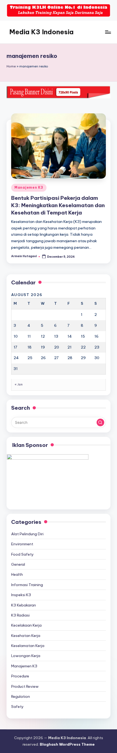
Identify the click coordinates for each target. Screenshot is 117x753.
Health (17, 574)
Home (11, 66)
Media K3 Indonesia (41, 32)
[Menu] (107, 31)
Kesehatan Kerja (25, 635)
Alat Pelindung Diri (27, 533)
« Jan (19, 384)
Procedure (20, 676)
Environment (22, 544)
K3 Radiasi (20, 615)
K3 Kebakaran (23, 605)
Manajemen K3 (28, 187)
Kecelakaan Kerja (26, 625)
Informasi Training (27, 584)
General (18, 564)
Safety (17, 706)
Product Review (25, 686)
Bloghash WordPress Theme (67, 744)
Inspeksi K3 (21, 594)
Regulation (20, 696)
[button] (100, 422)
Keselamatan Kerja (27, 645)
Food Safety (22, 554)
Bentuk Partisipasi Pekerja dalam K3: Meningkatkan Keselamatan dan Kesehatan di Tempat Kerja (58, 205)
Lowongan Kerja (25, 655)
